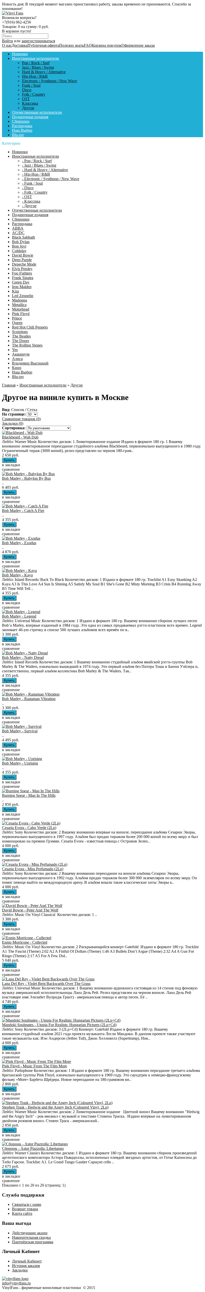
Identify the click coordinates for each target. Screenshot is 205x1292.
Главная (9, 385)
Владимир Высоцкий (30, 363)
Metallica (19, 305)
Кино (16, 368)
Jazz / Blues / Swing (38, 67)
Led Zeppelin (22, 296)
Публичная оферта (43, 45)
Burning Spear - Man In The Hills (29, 795)
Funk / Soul (31, 85)
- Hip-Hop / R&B (36, 174)
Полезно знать (71, 45)
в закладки (11, 465)
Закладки (20, 1270)
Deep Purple (22, 260)
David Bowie (22, 255)
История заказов (26, 1266)
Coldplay (19, 251)
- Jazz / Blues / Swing (39, 165)
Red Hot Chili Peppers (30, 327)
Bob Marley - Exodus (19, 543)
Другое (28, 108)
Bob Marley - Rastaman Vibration (29, 699)
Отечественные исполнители (37, 112)
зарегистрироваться (38, 41)
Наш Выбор (22, 130)
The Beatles (21, 336)
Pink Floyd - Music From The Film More (34, 1066)
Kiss (15, 291)
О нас (7, 45)
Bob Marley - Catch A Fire (23, 510)
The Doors (20, 341)
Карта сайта (22, 1213)
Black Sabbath (23, 237)
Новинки (20, 54)
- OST (27, 197)
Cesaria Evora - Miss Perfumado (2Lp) (32, 869)
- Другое (29, 206)
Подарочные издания (30, 117)
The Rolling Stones (27, 345)
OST (26, 99)
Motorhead (20, 309)
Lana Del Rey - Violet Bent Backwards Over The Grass (46, 983)
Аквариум (21, 354)
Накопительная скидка (31, 1237)
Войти (7, 41)
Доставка (20, 45)
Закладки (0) (12, 423)
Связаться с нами (26, 1204)
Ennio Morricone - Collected (24, 942)
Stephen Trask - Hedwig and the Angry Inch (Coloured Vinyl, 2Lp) (55, 1107)
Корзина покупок (107, 45)
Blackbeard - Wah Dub (20, 437)
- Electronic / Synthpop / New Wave (50, 179)
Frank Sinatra (22, 278)
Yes (15, 350)
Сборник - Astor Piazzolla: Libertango (33, 1148)
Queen (17, 323)
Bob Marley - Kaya (17, 575)
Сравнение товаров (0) (21, 419)
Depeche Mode (24, 264)
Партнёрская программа (32, 1242)
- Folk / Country (35, 192)
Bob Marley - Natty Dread (23, 657)
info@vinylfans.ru (16, 1283)
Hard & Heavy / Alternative (44, 72)
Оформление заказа (138, 45)
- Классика (31, 201)
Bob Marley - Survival (20, 731)
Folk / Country (33, 94)
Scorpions (20, 332)
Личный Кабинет (27, 1261)
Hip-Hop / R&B (35, 76)
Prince (17, 318)
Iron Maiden (22, 287)
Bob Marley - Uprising (20, 763)
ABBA (18, 228)
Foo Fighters (22, 273)
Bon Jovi (19, 246)
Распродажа (22, 126)
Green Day (21, 282)
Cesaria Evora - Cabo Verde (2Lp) (29, 828)
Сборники (21, 121)
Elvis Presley (22, 269)
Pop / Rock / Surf (36, 63)
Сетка (32, 410)
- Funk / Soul (32, 183)
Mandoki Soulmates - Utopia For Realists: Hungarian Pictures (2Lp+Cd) (59, 1025)
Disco (26, 90)
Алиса (17, 359)
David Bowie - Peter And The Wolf (30, 910)
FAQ (88, 45)
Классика (30, 103)
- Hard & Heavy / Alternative (45, 170)
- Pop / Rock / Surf (37, 161)
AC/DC (18, 233)
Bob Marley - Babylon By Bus (26, 478)
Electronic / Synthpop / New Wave (49, 81)
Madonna (19, 300)
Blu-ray (18, 135)
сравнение (11, 469)
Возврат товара (25, 1209)
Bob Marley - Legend (19, 616)
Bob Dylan (21, 242)
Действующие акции (30, 1233)
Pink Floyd (21, 314)
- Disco (28, 188)
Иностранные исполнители (35, 58)
